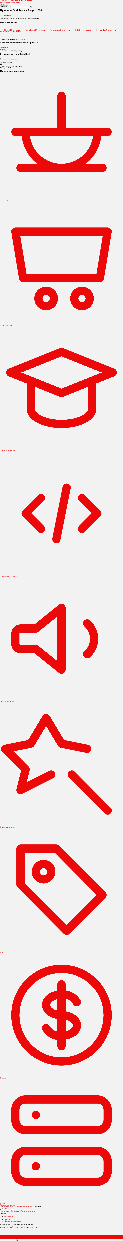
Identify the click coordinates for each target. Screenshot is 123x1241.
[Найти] (6, 4)
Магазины (3, 2)
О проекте (3, 1211)
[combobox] (20, 7)
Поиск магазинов (5, 7)
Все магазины (8, 1216)
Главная (3, 1206)
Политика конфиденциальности (24, 1211)
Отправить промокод (6, 62)
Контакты (10, 1211)
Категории (10, 2)
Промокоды (10, 1206)
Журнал (17, 2)
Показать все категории (8, 1205)
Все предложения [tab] (6, 15)
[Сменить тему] (2, 4)
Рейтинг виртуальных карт (12, 1221)
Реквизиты (5, 1229)
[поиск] (17, 1240)
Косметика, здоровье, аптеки (24, 1206)
